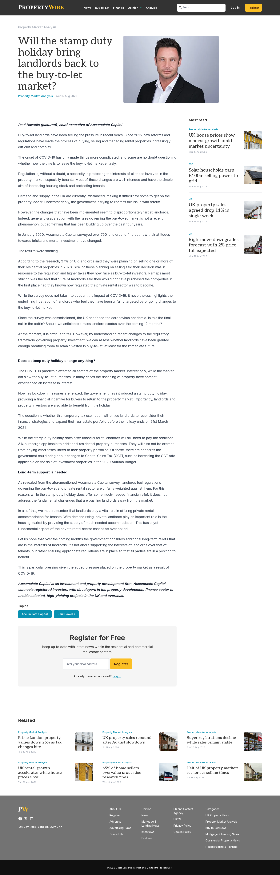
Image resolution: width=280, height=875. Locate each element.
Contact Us (116, 834)
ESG (191, 164)
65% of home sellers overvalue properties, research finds (122, 773)
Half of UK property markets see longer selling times (212, 770)
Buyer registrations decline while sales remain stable (211, 740)
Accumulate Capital (35, 614)
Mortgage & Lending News (222, 834)
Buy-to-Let (102, 7)
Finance (118, 7)
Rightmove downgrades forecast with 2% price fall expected (213, 245)
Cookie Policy (182, 831)
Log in (235, 7)
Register (253, 7)
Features (147, 838)
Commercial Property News (223, 840)
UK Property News (217, 815)
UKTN (177, 819)
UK (190, 198)
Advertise (116, 821)
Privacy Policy (182, 825)
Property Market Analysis (37, 27)
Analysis (151, 7)
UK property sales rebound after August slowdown (126, 740)
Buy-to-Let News (216, 827)
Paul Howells (66, 614)
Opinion (133, 7)
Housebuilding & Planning (222, 846)
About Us (115, 809)
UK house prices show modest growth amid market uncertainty (212, 140)
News (87, 7)
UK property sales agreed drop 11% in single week (209, 210)
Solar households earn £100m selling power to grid (213, 175)
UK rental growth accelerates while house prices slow (40, 773)
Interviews (148, 831)
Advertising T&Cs (120, 827)
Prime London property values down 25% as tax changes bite (40, 742)
